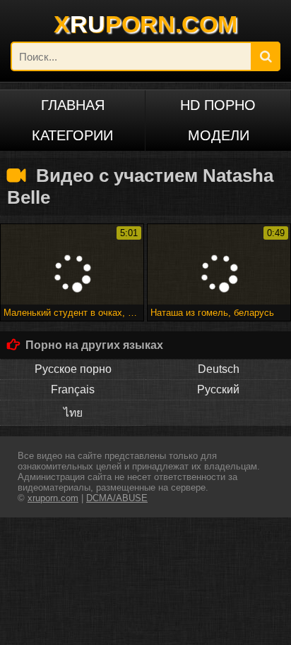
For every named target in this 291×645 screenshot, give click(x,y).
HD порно (218, 105)
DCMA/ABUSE (117, 498)
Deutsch (218, 369)
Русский (218, 389)
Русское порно (73, 369)
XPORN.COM (145, 24)
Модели (218, 135)
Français (73, 389)
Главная (73, 105)
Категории (72, 135)
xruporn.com (53, 498)
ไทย (73, 413)
